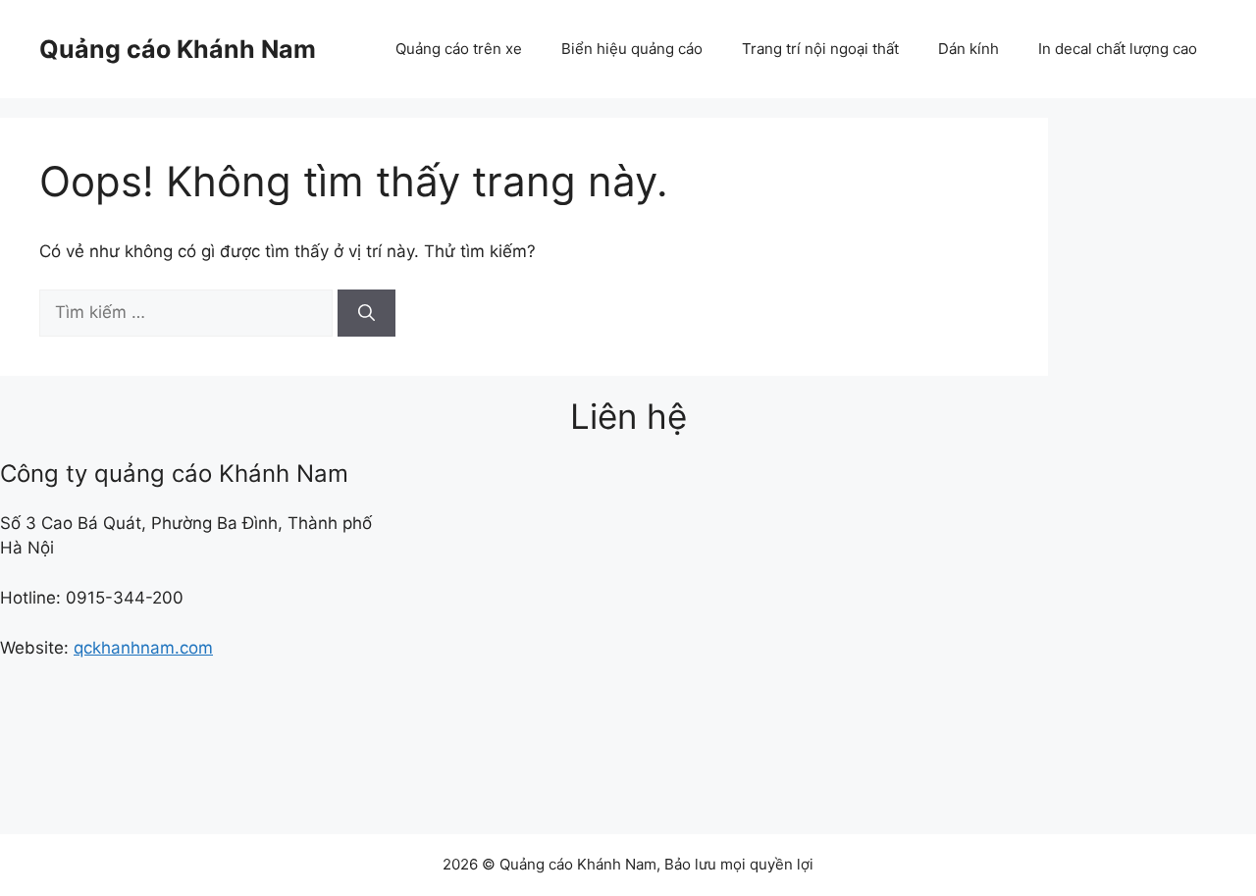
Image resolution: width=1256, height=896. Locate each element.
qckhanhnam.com (143, 648)
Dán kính (968, 48)
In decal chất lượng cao (1117, 48)
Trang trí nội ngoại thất (820, 48)
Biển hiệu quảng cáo (632, 48)
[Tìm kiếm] (366, 313)
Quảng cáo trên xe (458, 48)
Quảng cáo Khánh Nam (177, 49)
